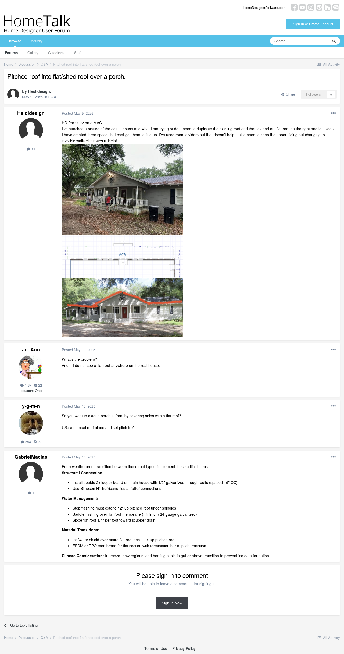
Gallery (32, 52)
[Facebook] (294, 7)
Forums (11, 52)
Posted (77, 113)
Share (289, 94)
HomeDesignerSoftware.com (264, 7)
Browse (15, 40)
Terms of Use (155, 648)
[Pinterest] (319, 7)
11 (32, 148)
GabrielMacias (31, 456)
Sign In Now (172, 603)
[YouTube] (302, 7)
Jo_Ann (31, 349)
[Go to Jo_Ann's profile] (31, 367)
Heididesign (39, 91)
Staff (77, 52)
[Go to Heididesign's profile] (13, 94)
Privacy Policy (184, 648)
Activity (37, 40)
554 (27, 441)
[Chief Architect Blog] (335, 7)
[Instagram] (310, 7)
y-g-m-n (31, 405)
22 (39, 385)
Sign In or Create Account (313, 23)
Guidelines (56, 52)
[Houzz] (327, 7)
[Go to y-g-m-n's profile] (31, 423)
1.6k (27, 385)
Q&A (52, 97)
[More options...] (333, 113)
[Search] (334, 41)
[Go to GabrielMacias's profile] (31, 474)
